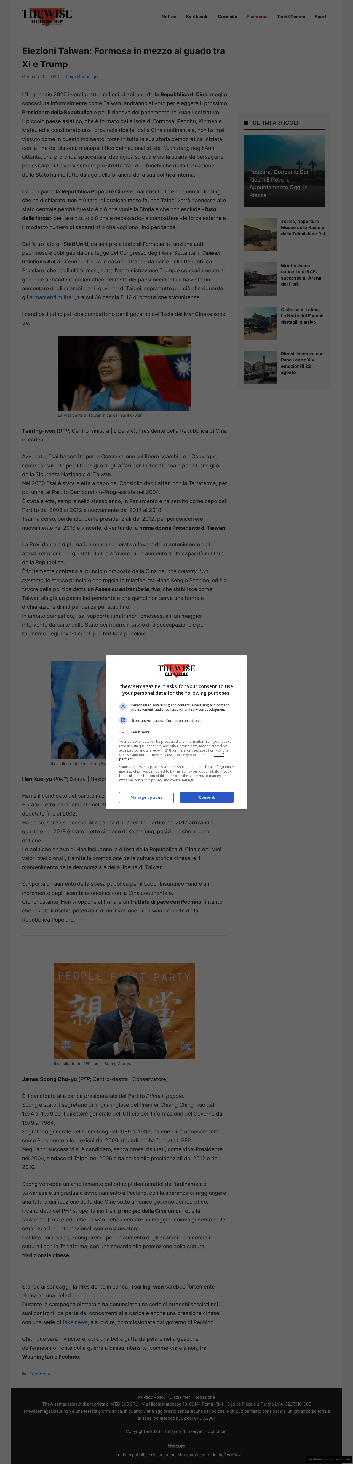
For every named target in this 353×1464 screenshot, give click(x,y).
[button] (176, 732)
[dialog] (176, 732)
